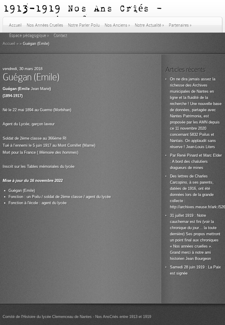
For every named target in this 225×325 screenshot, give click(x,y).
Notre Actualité (149, 25)
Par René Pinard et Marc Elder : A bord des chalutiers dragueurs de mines (196, 161)
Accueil (15, 25)
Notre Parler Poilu (84, 25)
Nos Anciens (117, 25)
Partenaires (180, 25)
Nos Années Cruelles (45, 25)
